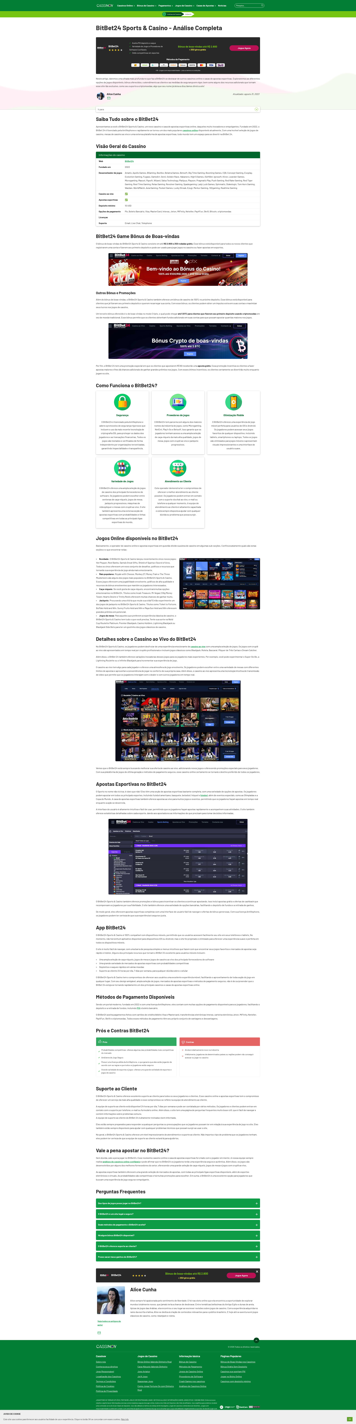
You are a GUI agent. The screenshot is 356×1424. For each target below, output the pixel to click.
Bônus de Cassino (145, 5)
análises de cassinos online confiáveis (121, 1161)
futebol (204, 795)
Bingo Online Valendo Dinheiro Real (155, 1361)
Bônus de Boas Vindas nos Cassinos (238, 1361)
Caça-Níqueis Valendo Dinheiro (152, 1366)
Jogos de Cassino (183, 5)
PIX (138, 1008)
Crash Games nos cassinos (192, 1381)
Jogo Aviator (144, 1371)
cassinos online (190, 130)
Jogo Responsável (105, 1371)
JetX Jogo (143, 1376)
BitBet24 (129, 161)
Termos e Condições (106, 1381)
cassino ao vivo (198, 646)
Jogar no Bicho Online (231, 1376)
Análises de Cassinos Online (192, 1386)
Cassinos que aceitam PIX (233, 1371)
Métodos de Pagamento (190, 1366)
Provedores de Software (191, 1376)
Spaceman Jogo (145, 1381)
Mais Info (125, 1419)
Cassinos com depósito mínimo (236, 1381)
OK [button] (350, 1419)
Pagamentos (165, 5)
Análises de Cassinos (174, 14)
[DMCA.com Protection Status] (254, 1407)
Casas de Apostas (205, 5)
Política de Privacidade (107, 1391)
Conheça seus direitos (107, 1366)
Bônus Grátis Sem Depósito (234, 1366)
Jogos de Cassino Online (191, 1371)
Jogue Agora (244, 48)
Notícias (222, 5)
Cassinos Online (125, 5)
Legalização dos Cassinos (108, 1376)
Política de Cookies (105, 1386)
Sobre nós (101, 1361)
